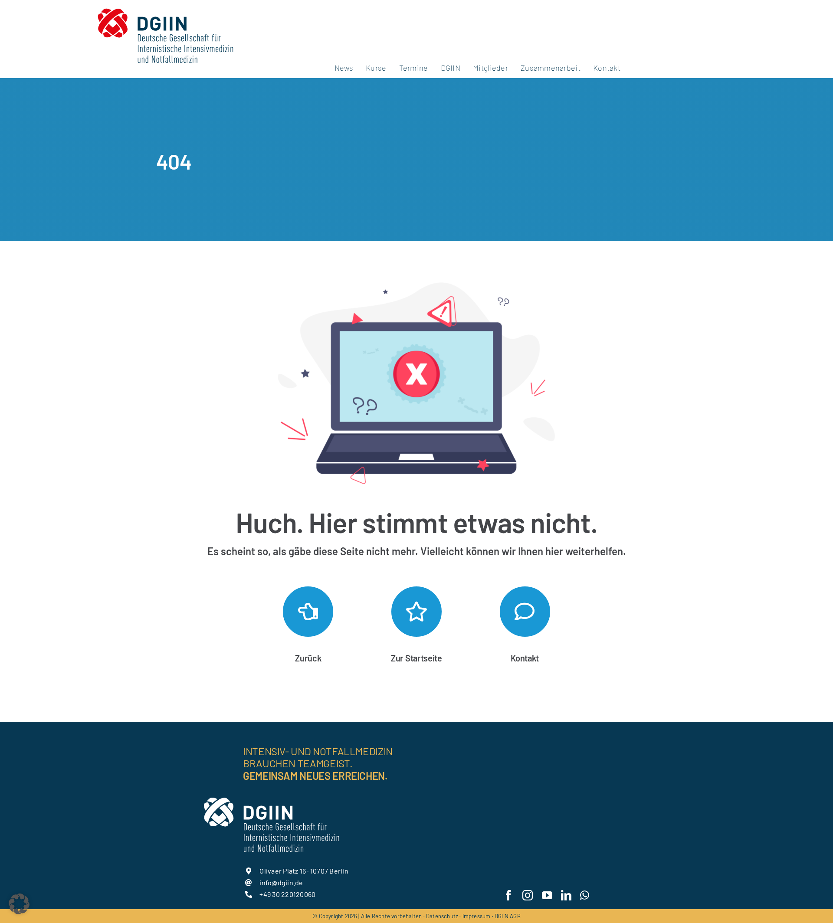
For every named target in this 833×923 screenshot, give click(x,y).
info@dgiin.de (281, 882)
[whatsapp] (584, 895)
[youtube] (547, 895)
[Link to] (308, 612)
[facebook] (508, 895)
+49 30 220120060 (287, 894)
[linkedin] (566, 895)
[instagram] (527, 895)
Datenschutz (442, 916)
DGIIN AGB (508, 916)
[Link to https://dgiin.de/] (416, 612)
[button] (19, 904)
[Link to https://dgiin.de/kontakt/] (525, 612)
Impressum (476, 916)
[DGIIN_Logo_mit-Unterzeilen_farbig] (165, 7)
